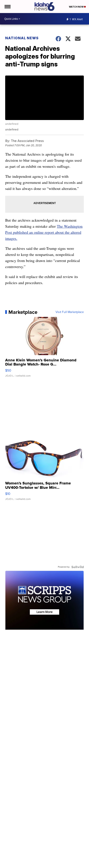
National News (22, 38)
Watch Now (76, 6)
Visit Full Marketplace (70, 312)
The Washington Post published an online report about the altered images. (44, 232)
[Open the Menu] (7, 6)
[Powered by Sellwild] (77, 566)
